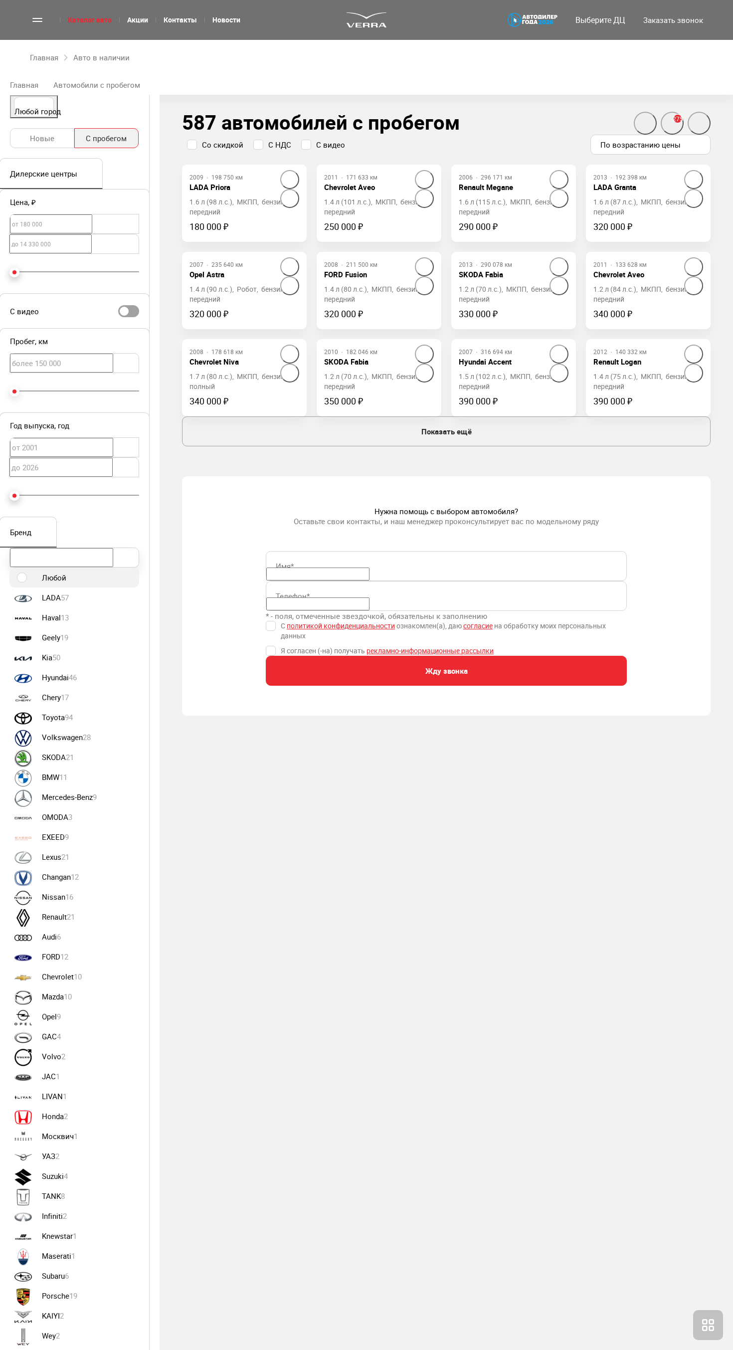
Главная (24, 85)
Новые (42, 138)
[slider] (14, 272)
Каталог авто (90, 19)
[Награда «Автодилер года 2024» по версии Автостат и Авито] (532, 20)
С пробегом (106, 138)
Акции (137, 19)
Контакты (180, 19)
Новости (226, 19)
